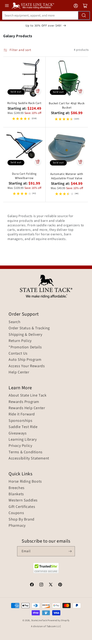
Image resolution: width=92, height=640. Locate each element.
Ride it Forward (22, 414)
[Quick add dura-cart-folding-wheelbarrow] (37, 161)
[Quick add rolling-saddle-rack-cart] (37, 91)
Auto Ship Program (25, 359)
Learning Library (23, 439)
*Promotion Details (25, 347)
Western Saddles (23, 500)
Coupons (16, 513)
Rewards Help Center (27, 408)
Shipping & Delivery (25, 334)
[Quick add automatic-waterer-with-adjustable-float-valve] (80, 162)
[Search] (84, 15)
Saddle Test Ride (23, 427)
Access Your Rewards (27, 366)
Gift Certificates (22, 506)
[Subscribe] (70, 551)
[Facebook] (32, 585)
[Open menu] (7, 5)
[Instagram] (41, 585)
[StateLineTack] (33, 5)
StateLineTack (39, 620)
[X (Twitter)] (50, 585)
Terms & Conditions (26, 452)
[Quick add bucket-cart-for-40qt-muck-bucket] (80, 91)
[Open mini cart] (85, 6)
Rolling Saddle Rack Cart (24, 103)
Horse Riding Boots (25, 481)
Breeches (17, 488)
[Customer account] (75, 6)
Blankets (16, 494)
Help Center (19, 372)
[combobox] (46, 15)
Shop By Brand (21, 519)
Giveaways (18, 433)
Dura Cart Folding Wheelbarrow (24, 176)
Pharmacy (17, 525)
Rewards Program (24, 401)
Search (15, 322)
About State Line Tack (28, 395)
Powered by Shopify (58, 620)
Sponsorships (20, 420)
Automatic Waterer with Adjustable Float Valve (66, 176)
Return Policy (20, 340)
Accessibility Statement (29, 458)
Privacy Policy (20, 445)
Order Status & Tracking (29, 328)
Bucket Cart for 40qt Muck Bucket (67, 105)
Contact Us (18, 353)
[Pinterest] (60, 585)
